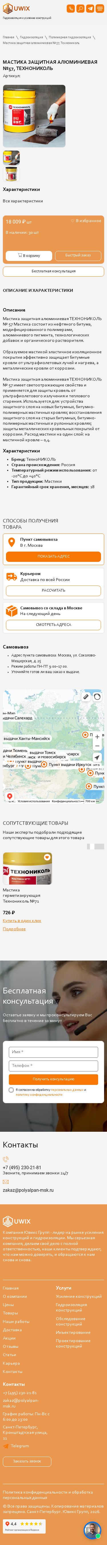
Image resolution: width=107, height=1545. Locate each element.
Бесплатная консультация (54, 272)
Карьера (11, 1363)
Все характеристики (23, 201)
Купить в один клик (22, 921)
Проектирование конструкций (73, 1344)
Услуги (63, 1288)
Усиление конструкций (79, 1296)
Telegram (20, 1446)
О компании (15, 1296)
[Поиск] (80, 8)
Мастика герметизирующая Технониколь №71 (21, 895)
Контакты (12, 1372)
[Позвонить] (70, 8)
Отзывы (10, 1346)
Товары (10, 1313)
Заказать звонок (27, 1462)
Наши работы (16, 1322)
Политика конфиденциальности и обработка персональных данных (48, 1495)
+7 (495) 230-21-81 (22, 1167)
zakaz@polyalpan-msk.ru (28, 1190)
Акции (9, 1338)
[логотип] (17, 8)
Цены (8, 1305)
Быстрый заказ (78, 255)
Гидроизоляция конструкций (71, 1308)
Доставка (12, 1330)
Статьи (9, 1355)
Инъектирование (73, 1332)
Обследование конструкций (70, 1322)
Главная (11, 1288)
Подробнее (14, 929)
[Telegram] (90, 8)
